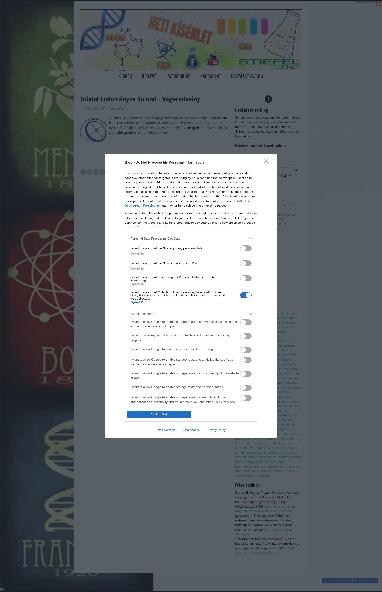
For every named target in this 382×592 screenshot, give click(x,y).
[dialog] (191, 296)
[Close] (267, 163)
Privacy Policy (216, 430)
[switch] (246, 248)
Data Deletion (166, 430)
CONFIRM (159, 414)
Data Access (191, 430)
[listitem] (191, 238)
